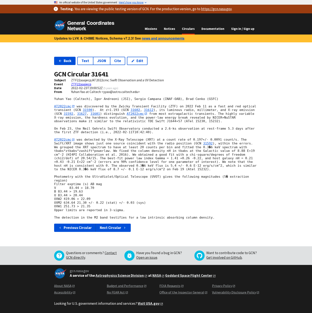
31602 (135, 110)
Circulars (188, 29)
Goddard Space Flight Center (188, 275)
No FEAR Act (116, 292)
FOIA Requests (169, 286)
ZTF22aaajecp (81, 84)
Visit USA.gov (149, 303)
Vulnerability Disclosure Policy (234, 292)
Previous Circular (78, 227)
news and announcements (163, 38)
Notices (169, 29)
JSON (101, 60)
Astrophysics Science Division (120, 275)
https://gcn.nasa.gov (216, 9)
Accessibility (63, 292)
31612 (148, 110)
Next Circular (110, 227)
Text (85, 60)
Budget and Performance (125, 286)
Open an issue (146, 257)
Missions (151, 29)
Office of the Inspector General (181, 292)
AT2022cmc (62, 106)
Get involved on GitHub (224, 257)
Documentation (212, 29)
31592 (68, 114)
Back (67, 60)
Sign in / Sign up (242, 29)
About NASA (63, 286)
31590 (87, 110)
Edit (139, 60)
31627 (82, 114)
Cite (117, 60)
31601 (95, 114)
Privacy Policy (222, 286)
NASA (156, 275)
